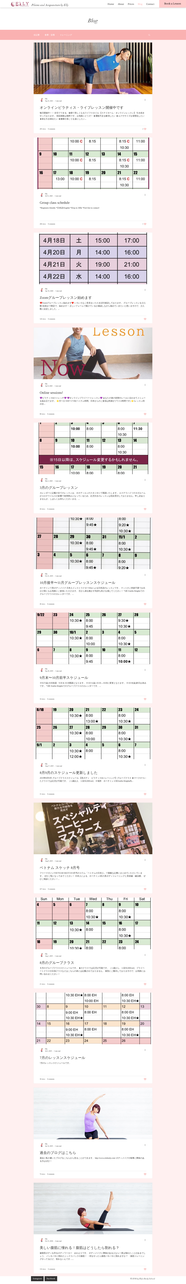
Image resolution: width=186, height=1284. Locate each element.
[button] (149, 35)
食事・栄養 (50, 35)
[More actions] (145, 99)
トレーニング (66, 35)
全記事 (37, 35)
